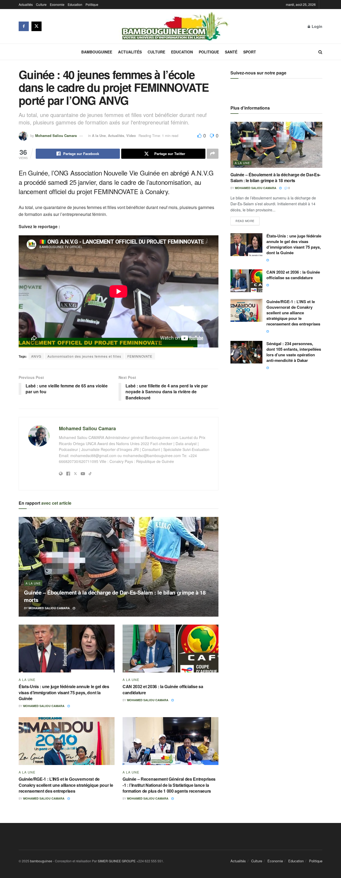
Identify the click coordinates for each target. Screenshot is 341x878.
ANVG (36, 356)
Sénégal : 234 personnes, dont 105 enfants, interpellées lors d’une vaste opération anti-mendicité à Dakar (293, 352)
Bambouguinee (96, 52)
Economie (57, 4)
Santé (231, 52)
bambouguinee (41, 861)
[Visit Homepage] (175, 26)
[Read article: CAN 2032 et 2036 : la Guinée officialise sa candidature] (170, 648)
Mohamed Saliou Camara (56, 135)
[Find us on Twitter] (36, 26)
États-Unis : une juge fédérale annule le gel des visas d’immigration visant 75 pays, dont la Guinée (64, 692)
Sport (249, 52)
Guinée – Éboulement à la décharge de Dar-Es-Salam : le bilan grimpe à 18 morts (114, 596)
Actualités (26, 4)
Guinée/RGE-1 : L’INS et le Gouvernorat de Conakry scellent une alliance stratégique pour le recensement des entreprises (66, 785)
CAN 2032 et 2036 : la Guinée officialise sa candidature (163, 689)
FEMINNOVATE (139, 356)
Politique (92, 4)
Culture (41, 4)
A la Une (99, 135)
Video (131, 135)
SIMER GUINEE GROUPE (117, 861)
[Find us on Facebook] (24, 26)
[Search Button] (320, 52)
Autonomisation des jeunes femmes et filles (84, 356)
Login (316, 26)
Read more (247, 220)
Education (75, 4)
